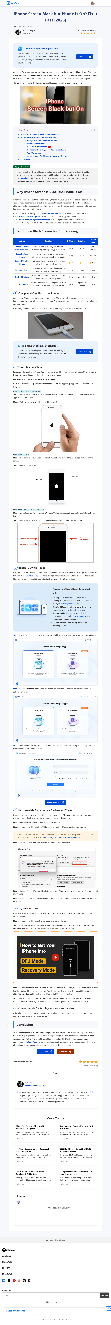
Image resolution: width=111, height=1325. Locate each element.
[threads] (24, 1280)
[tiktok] (29, 1280)
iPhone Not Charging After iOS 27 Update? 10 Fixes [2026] (30, 1127)
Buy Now (63, 1051)
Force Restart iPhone (36, 143)
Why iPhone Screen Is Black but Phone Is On (40, 134)
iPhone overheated (52, 213)
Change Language (55, 1302)
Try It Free (83, 56)
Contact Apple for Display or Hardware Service (47, 156)
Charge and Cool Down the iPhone (42, 140)
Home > (20, 26)
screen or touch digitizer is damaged (34, 219)
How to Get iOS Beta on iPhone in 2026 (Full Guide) (76, 1127)
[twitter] (8, 1280)
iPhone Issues (28, 26)
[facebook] (3, 1280)
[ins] (19, 1280)
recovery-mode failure (69, 604)
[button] (93, 130)
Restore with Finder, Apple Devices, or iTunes (46, 150)
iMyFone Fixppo (23, 178)
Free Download (53, 802)
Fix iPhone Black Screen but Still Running (38, 137)
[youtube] (14, 1280)
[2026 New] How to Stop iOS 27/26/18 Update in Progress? (75, 1150)
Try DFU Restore (34, 153)
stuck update (80, 616)
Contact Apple (22, 284)
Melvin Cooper (29, 31)
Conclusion (25, 159)
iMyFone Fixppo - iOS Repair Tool (40, 48)
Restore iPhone (22, 270)
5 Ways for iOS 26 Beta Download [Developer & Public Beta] (30, 1173)
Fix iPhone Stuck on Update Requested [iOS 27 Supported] (32, 1150)
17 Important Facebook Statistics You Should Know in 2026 (76, 1173)
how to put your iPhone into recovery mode (61, 837)
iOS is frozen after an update (27, 216)
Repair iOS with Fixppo (37, 147)
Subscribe (104, 1295)
